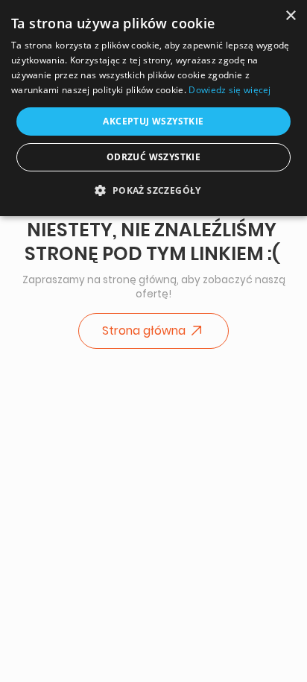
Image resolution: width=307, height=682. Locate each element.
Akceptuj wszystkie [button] (153, 121)
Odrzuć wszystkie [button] (153, 157)
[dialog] (153, 108)
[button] (153, 190)
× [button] (290, 16)
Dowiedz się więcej (229, 89)
